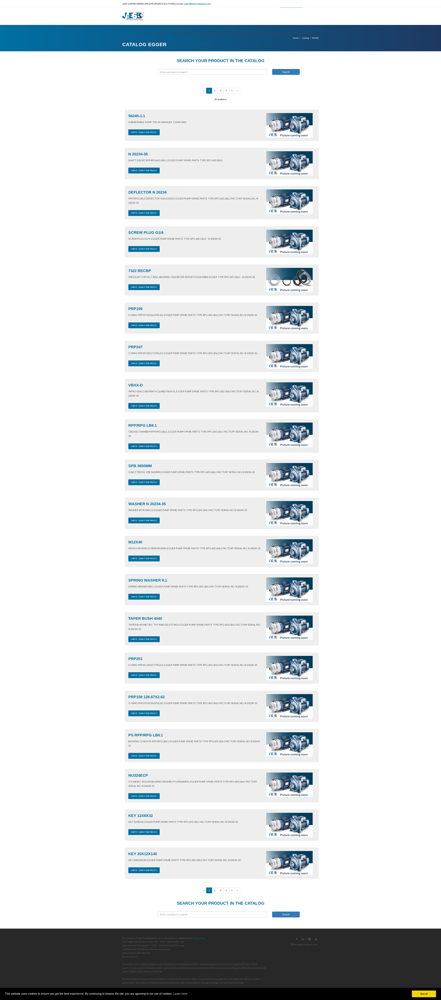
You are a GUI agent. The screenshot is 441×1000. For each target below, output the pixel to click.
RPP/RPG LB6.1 (142, 425)
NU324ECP (138, 775)
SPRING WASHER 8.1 (147, 580)
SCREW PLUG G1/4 (145, 232)
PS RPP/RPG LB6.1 (145, 735)
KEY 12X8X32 (140, 815)
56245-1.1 (136, 116)
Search (286, 71)
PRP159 (135, 309)
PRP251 (135, 659)
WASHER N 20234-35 (147, 504)
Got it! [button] (424, 993)
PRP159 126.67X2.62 (146, 697)
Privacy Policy (199, 938)
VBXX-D (135, 385)
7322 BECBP (139, 271)
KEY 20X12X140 (142, 854)
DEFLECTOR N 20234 (147, 192)
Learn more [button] (180, 993)
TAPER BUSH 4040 (145, 618)
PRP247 (135, 347)
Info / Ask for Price (144, 132)
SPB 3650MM (140, 466)
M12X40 (135, 542)
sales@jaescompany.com (197, 3)
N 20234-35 (138, 154)
